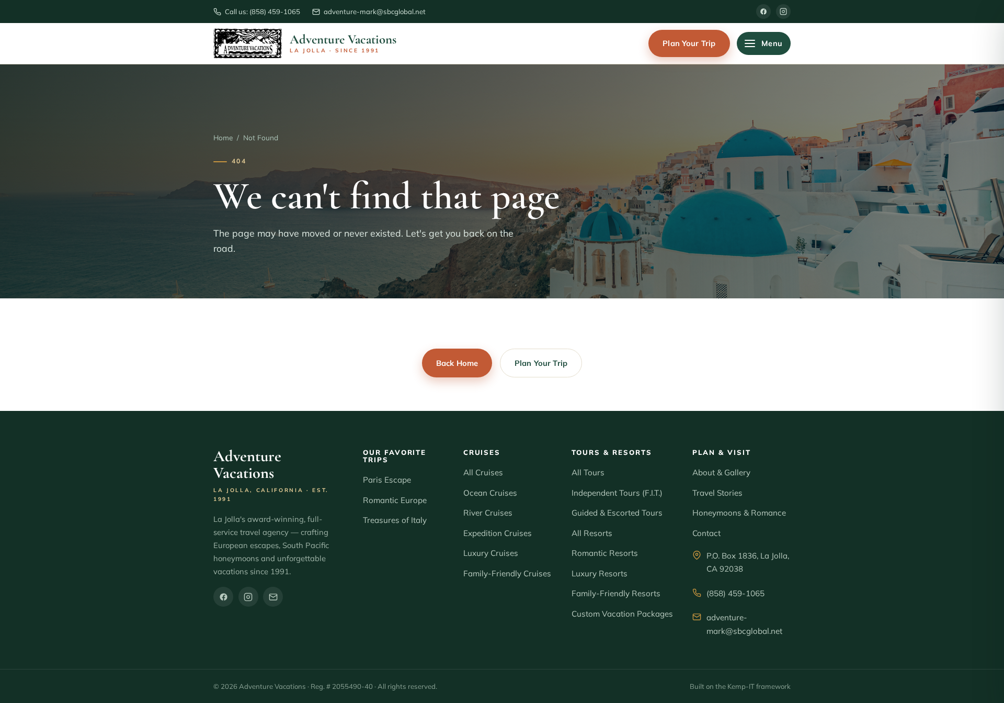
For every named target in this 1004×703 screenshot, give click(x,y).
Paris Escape (387, 480)
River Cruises (487, 513)
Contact (706, 533)
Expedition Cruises (497, 533)
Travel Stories (717, 493)
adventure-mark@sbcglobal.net (744, 624)
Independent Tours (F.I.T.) (617, 493)
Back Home (457, 363)
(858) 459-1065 (735, 593)
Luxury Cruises (490, 553)
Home (223, 137)
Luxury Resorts (600, 573)
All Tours (588, 472)
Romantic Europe (395, 500)
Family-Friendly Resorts (616, 593)
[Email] (273, 597)
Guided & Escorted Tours (617, 513)
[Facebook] (763, 11)
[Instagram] (783, 11)
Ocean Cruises (490, 493)
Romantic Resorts (605, 553)
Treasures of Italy (395, 520)
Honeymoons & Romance (739, 513)
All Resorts (592, 533)
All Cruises (483, 472)
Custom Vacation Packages (622, 614)
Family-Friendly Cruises (507, 573)
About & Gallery (721, 472)
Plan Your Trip (689, 43)
